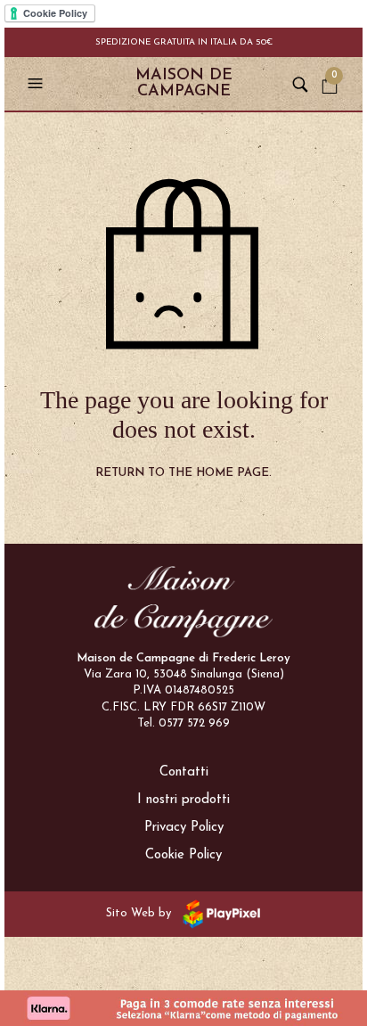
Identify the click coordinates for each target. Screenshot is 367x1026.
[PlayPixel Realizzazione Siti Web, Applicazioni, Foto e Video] (218, 913)
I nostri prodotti (183, 800)
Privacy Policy (184, 827)
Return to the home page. (183, 473)
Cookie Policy (183, 855)
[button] (37, 84)
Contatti (183, 772)
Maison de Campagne (183, 84)
